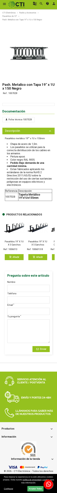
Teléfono (11, 293)
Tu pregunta (14, 316)
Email (10, 304)
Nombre (11, 282)
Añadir (14, 257)
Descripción (28, 131)
